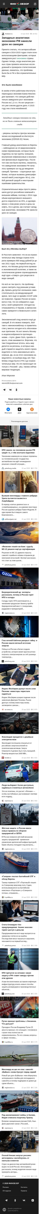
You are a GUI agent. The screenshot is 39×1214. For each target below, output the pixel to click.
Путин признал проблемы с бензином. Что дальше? (19, 1022)
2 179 (35, 1042)
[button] (4, 389)
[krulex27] (3, 34)
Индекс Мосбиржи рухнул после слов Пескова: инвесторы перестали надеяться (19, 691)
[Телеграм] (6, 1200)
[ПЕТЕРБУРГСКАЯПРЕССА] (3, 565)
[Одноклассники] (15, 1200)
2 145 (35, 1128)
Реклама (6, 1187)
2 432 (35, 897)
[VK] (24, 1200)
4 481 (35, 519)
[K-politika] (3, 897)
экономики (21, 58)
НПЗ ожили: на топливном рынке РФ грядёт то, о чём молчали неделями (18, 451)
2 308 (35, 945)
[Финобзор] (19, 4)
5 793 (35, 468)
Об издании (7, 1191)
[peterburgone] (3, 661)
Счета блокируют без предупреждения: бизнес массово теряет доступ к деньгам (17, 927)
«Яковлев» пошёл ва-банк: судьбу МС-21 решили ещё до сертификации (18, 548)
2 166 (35, 1087)
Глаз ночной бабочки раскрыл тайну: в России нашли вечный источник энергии (19, 643)
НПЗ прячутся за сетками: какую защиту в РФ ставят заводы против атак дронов (18, 975)
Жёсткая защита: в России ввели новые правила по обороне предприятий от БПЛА (16, 830)
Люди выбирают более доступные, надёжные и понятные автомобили (18, 786)
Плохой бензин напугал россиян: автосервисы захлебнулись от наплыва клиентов (16, 1158)
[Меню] (4, 4)
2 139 (35, 1176)
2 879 (35, 709)
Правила (24, 1191)
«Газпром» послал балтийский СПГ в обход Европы (18, 877)
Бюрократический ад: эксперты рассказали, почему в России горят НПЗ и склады (17, 594)
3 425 (35, 613)
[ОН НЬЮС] (3, 709)
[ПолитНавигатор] (3, 519)
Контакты (24, 1187)
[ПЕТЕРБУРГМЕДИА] (3, 468)
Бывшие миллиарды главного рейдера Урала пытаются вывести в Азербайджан (19, 498)
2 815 (35, 758)
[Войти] (35, 4)
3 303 (35, 661)
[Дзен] (32, 1200)
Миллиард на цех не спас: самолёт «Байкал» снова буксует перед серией (19, 1070)
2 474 (35, 849)
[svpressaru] (3, 801)
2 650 (35, 801)
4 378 (35, 565)
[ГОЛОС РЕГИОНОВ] (3, 613)
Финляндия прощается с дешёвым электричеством (17, 738)
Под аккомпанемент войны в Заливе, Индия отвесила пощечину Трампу (18, 1116)
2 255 (35, 994)
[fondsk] (3, 758)
